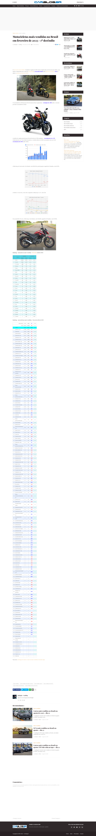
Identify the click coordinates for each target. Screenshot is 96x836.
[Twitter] (57, 44)
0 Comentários (35, 44)
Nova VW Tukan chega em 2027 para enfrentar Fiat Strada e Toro (72, 142)
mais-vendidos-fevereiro (48, 683)
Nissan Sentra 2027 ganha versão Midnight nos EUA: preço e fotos (69, 47)
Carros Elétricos (34, 5)
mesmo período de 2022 (22, 73)
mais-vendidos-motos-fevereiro (31, 685)
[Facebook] (55, 44)
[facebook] (20, 700)
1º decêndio (31, 71)
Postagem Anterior (17, 818)
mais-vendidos (22, 33)
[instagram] (18, 700)
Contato (53, 5)
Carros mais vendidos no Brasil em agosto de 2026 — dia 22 (45, 712)
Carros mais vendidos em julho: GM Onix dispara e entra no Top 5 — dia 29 (69, 84)
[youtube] (24, 700)
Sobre (71, 833)
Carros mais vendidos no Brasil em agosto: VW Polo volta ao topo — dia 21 (46, 746)
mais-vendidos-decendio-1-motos (26, 683)
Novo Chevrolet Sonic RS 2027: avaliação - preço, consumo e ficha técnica (72, 109)
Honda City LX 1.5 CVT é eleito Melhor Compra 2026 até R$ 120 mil (70, 39)
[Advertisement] (48, 19)
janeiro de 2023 (50, 71)
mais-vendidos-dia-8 (38, 683)
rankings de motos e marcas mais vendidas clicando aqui (31, 659)
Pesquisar (79, 2)
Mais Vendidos (20, 5)
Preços (27, 5)
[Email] (59, 44)
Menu (15, 2)
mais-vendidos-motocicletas (18, 685)
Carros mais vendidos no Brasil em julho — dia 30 (69, 67)
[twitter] (22, 700)
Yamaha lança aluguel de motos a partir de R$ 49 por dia (69, 55)
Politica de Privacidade (62, 5)
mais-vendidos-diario (73, 123)
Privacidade (76, 833)
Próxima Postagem (56, 818)
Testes (40, 5)
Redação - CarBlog (23, 695)
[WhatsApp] (30, 689)
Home (14, 5)
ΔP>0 (73, 129)
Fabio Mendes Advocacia (69, 150)
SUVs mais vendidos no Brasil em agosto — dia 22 (44, 729)
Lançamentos (47, 5)
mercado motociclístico (19, 69)
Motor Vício (66, 140)
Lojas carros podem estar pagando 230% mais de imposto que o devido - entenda (72, 152)
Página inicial (15, 33)
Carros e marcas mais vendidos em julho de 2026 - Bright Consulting (69, 76)
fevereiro (34, 252)
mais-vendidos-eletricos (73, 125)
